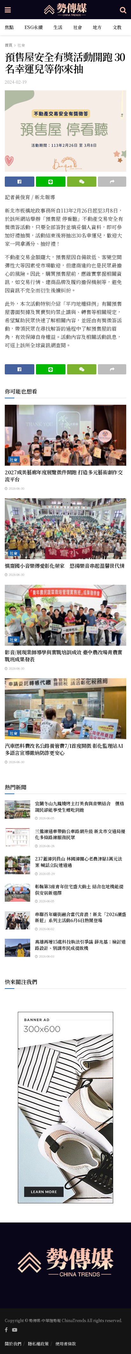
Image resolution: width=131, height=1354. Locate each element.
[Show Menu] (8, 9)
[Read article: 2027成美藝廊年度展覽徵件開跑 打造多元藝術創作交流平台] (65, 435)
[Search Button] (123, 9)
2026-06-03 (46, 956)
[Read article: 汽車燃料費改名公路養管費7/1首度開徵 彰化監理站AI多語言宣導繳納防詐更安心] (65, 708)
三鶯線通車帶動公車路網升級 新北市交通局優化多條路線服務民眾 (80, 834)
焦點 (9, 27)
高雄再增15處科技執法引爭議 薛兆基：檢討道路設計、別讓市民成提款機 (80, 944)
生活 (57, 27)
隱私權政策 (38, 1344)
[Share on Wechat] (82, 182)
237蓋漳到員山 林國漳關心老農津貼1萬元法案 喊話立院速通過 (78, 861)
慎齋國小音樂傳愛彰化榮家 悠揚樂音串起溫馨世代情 (64, 565)
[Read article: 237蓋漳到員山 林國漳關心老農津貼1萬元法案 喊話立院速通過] (17, 865)
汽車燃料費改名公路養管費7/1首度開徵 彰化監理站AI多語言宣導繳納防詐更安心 (64, 749)
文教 (117, 27)
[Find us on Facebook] (6, 1329)
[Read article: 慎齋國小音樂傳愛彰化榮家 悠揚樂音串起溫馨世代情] (65, 528)
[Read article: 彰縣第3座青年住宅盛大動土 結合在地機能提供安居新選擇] (17, 893)
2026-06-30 (16, 488)
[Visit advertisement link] (65, 1107)
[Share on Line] (51, 182)
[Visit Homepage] (65, 9)
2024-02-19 (16, 82)
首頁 (8, 45)
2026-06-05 (46, 818)
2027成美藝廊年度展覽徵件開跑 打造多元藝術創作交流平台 (64, 476)
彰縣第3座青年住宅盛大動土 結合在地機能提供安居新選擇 (79, 889)
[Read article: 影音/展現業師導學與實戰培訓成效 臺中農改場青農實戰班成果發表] (65, 615)
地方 (97, 27)
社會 (77, 27)
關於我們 (13, 1344)
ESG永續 (33, 27)
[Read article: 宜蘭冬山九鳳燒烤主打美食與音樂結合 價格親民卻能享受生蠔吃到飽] (17, 810)
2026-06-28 (46, 845)
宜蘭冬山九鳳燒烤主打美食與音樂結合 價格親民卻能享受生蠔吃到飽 (79, 806)
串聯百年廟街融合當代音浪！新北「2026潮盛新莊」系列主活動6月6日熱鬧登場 (80, 917)
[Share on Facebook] (19, 182)
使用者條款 (65, 1344)
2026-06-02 (46, 928)
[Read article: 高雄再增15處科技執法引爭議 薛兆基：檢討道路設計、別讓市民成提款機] (17, 948)
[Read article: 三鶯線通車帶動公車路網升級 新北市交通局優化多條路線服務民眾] (17, 837)
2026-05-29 (46, 873)
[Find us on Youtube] (14, 1329)
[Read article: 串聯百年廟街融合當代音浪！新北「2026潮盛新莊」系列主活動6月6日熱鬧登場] (17, 920)
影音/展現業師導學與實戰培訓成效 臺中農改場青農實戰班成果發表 (63, 656)
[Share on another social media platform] (112, 182)
